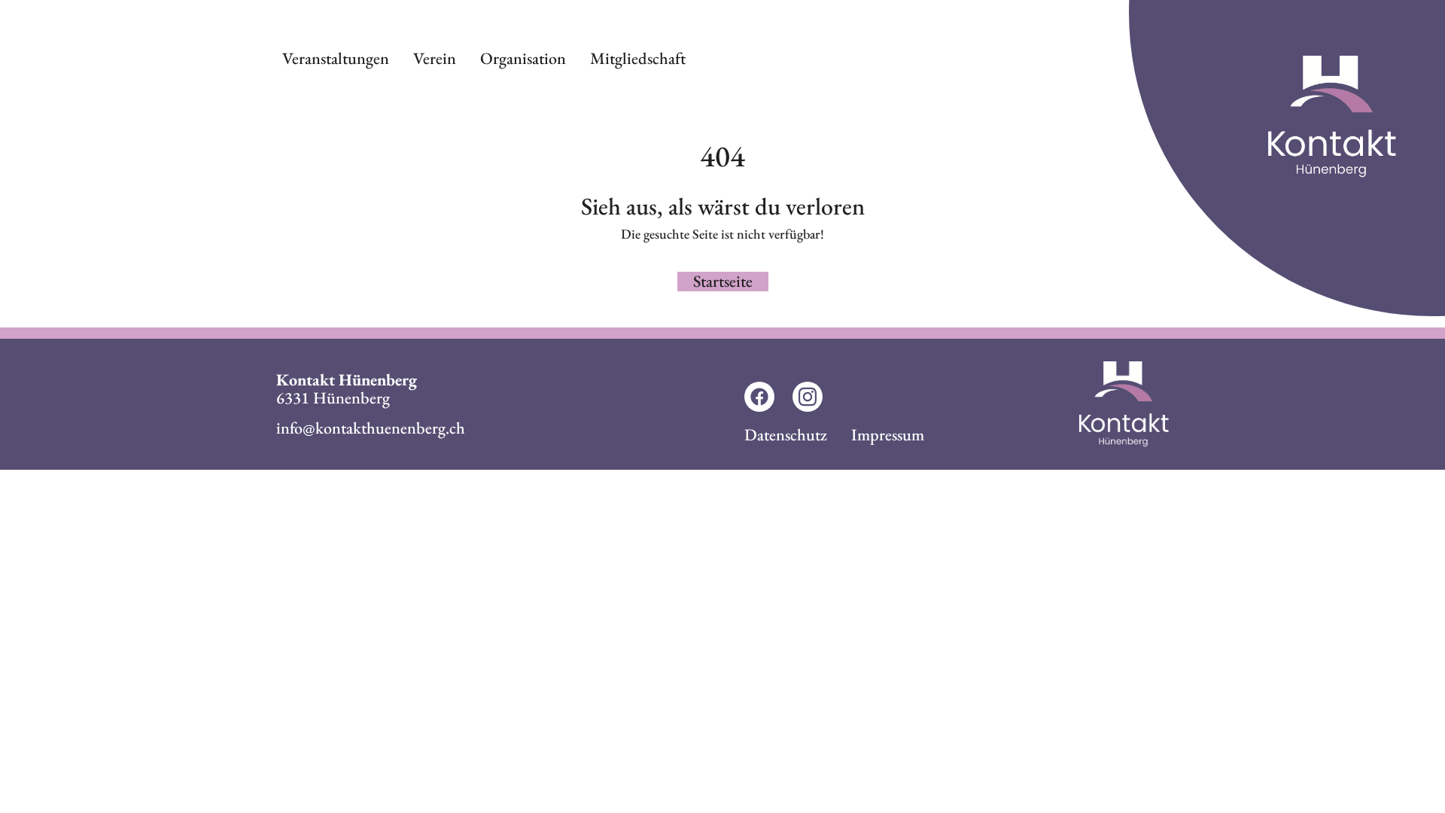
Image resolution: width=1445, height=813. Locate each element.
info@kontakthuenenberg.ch (370, 428)
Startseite (723, 281)
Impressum (887, 435)
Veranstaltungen (335, 58)
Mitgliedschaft (638, 58)
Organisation (523, 58)
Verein (434, 58)
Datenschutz (785, 435)
